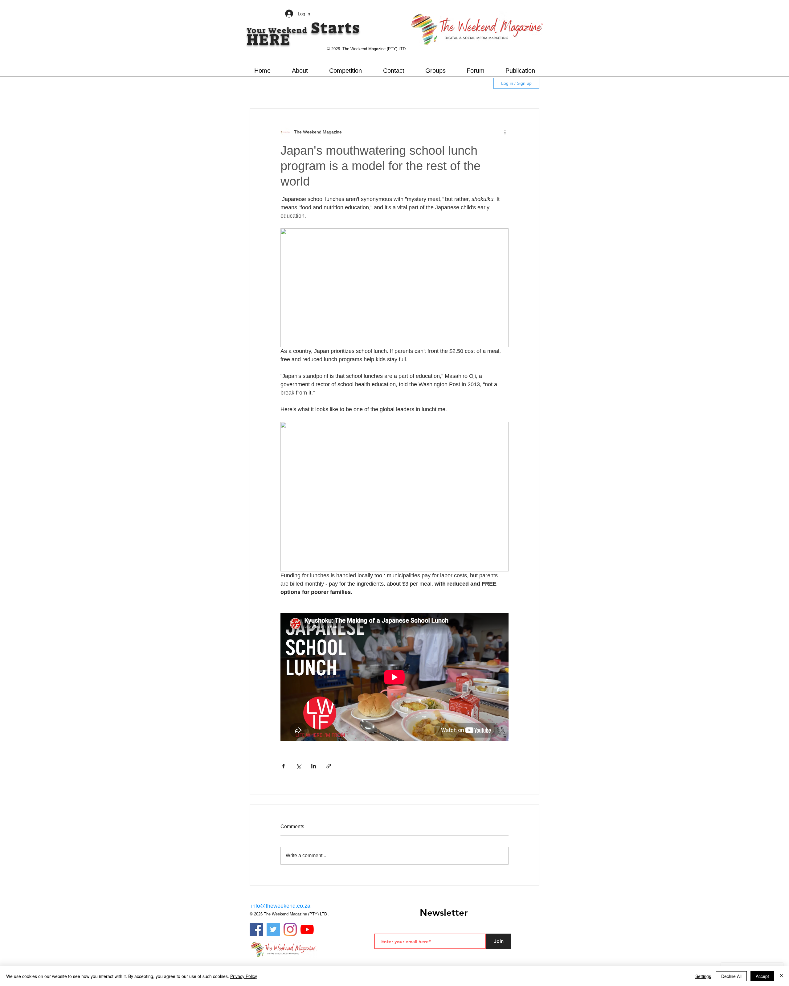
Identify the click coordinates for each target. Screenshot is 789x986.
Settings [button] (703, 976)
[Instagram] (290, 929)
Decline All (731, 976)
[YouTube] (307, 929)
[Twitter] (273, 929)
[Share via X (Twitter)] (298, 766)
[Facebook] (256, 929)
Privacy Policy (243, 976)
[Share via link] (329, 766)
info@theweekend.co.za (280, 906)
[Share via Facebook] (283, 766)
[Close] (781, 976)
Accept (762, 976)
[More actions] (505, 132)
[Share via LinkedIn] (314, 766)
